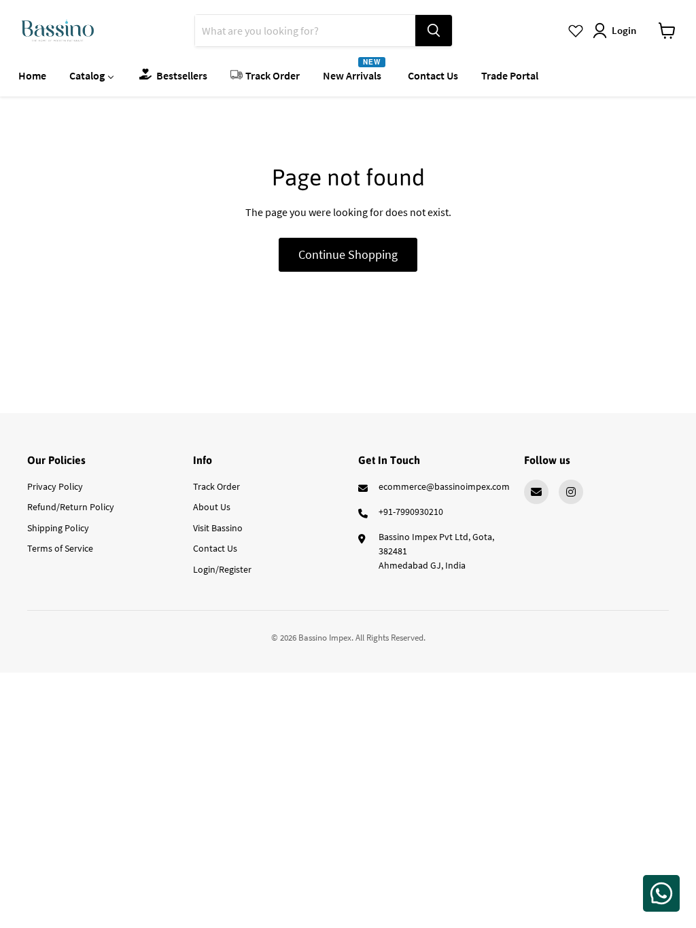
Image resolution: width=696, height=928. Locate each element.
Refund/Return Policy (70, 507)
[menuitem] (32, 75)
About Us (211, 507)
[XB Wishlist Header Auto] (576, 31)
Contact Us (215, 548)
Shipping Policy (58, 528)
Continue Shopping (348, 254)
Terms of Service (60, 548)
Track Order (216, 486)
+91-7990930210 (411, 511)
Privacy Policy (55, 486)
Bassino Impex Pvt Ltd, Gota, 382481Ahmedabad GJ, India (436, 551)
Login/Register (222, 569)
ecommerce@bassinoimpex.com (444, 486)
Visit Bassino (218, 528)
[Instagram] (571, 492)
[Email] (536, 492)
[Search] (433, 30)
